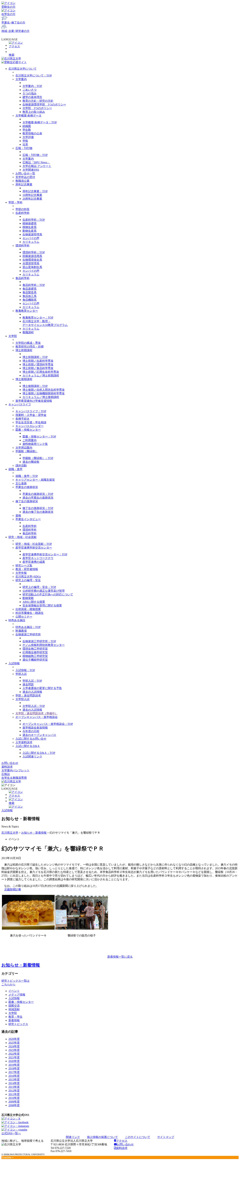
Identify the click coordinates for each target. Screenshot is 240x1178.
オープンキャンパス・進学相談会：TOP (47, 723)
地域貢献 (14, 1009)
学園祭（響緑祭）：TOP (37, 458)
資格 (18, 515)
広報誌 (5, 774)
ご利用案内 (29, 440)
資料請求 (7, 766)
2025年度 (14, 1042)
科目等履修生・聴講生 (29, 612)
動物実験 (28, 598)
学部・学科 (15, 202)
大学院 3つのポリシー (37, 108)
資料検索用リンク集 (35, 443)
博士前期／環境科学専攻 (37, 364)
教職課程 (28, 332)
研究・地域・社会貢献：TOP (33, 543)
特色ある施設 (16, 620)
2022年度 (14, 1053)
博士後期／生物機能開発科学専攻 (43, 393)
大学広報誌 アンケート (36, 166)
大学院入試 (22, 699)
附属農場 (21, 630)
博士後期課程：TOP (35, 386)
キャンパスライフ (19, 404)
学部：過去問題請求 (28, 695)
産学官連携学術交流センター (33, 547)
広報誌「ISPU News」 (36, 162)
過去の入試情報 (32, 691)
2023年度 (14, 1050)
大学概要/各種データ (28, 115)
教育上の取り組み (33, 111)
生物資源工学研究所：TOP (39, 641)
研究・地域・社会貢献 (22, 537)
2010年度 (14, 1097)
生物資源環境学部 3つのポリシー (44, 104)
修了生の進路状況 (26, 501)
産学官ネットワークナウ (37, 558)
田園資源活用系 (32, 256)
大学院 (12, 336)
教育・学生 (15, 1016)
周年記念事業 (23, 184)
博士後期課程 (23, 379)
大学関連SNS (30, 169)
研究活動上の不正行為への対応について (47, 594)
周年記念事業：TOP (35, 191)
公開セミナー (23, 616)
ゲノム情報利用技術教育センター (43, 644)
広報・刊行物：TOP (35, 154)
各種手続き (22, 418)
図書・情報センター (28, 429)
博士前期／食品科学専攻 (37, 368)
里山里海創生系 (32, 267)
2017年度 (14, 1072)
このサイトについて (137, 1137)
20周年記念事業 (32, 198)
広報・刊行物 (23, 148)
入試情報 (14, 663)
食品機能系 (29, 299)
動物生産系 (29, 230)
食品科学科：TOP (33, 284)
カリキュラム (30, 241)
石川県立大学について (22, 68)
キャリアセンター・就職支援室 (35, 479)
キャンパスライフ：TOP (30, 411)
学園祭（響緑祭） (26, 451)
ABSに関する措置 (33, 601)
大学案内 (21, 79)
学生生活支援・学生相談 (30, 422)
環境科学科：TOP (33, 252)
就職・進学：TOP (26, 476)
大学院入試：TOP (33, 706)
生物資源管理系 (32, 234)
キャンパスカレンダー (29, 426)
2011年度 (14, 1094)
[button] (120, 52)
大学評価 (28, 137)
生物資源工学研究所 (28, 634)
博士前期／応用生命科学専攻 (40, 371)
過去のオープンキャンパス (39, 734)
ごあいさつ (29, 89)
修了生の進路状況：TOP (37, 508)
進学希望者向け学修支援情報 (33, 400)
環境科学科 (22, 245)
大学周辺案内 (23, 447)
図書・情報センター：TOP (39, 436)
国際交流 (14, 1005)
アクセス (121, 1140)
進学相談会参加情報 (35, 727)
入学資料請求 (23, 742)
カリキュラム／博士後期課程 (40, 397)
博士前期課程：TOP (35, 357)
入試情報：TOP (25, 670)
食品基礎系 (29, 288)
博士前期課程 (23, 350)
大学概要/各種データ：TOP (39, 122)
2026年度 (14, 1038)
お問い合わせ (9, 763)
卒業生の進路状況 (26, 487)
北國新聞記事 (12, 889)
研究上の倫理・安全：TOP (39, 587)
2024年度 (14, 1046)
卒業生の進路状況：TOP (37, 493)
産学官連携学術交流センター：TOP (44, 554)
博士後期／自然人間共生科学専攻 (43, 389)
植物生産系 (29, 227)
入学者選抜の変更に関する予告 (42, 688)
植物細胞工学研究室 (35, 656)
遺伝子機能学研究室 (35, 659)
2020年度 (14, 1061)
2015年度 (14, 1079)
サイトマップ (165, 1137)
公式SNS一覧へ (11, 1133)
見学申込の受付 (25, 177)
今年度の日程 (30, 731)
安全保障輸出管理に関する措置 (42, 605)
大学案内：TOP (32, 86)
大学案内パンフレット (15, 770)
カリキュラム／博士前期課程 (40, 375)
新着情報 (14, 1020)
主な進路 (21, 483)
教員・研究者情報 (26, 569)
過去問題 (28, 684)
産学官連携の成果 (33, 561)
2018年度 (14, 1068)
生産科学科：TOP (33, 219)
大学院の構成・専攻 (28, 342)
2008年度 (14, 1105)
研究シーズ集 (23, 565)
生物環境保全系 (32, 259)
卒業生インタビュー (28, 519)
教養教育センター (26, 310)
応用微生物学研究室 (35, 652)
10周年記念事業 (32, 194)
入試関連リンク (32, 756)
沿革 (25, 144)
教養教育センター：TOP (37, 317)
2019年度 (14, 1064)
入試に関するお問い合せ (30, 738)
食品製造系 (29, 292)
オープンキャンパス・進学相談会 (36, 717)
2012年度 (14, 1090)
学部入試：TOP (32, 680)
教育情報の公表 (32, 133)
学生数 (26, 129)
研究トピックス (18, 1024)
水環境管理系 (30, 263)
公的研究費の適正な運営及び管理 (43, 590)
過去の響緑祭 (30, 461)
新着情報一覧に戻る (120, 956)
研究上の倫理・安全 (28, 580)
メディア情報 (16, 994)
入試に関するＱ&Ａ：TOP (38, 752)
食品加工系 (29, 296)
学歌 (25, 140)
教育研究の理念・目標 (29, 346)
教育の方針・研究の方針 (37, 100)
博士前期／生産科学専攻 (37, 360)
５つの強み (29, 93)
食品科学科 (22, 278)
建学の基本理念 (32, 97)
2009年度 (14, 1101)
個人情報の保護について (102, 1137)
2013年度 (14, 1086)
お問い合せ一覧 (25, 173)
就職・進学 (15, 469)
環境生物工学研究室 (35, 648)
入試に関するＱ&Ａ (27, 746)
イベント (14, 990)
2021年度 (14, 1057)
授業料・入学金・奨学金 (30, 414)
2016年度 (14, 1075)
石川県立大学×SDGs (28, 576)
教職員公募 (22, 180)
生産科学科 (22, 212)
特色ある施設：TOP (28, 627)
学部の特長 (22, 209)
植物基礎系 (29, 223)
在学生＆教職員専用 (14, 777)
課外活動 (21, 465)
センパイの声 (30, 238)
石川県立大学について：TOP (33, 75)
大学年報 (21, 572)
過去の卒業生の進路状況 (37, 497)
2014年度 (14, 1083)
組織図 (26, 126)
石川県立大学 (9, 832)
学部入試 (21, 673)
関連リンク (73, 1137)
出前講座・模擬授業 (28, 609)
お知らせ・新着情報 (34, 832)
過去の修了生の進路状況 (37, 511)
